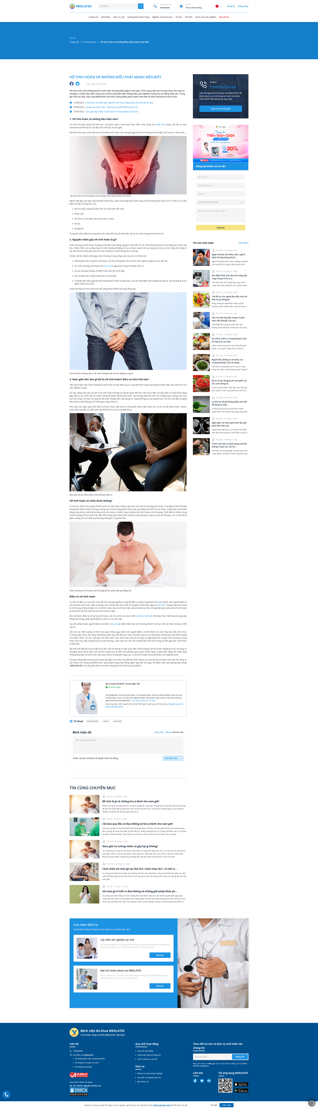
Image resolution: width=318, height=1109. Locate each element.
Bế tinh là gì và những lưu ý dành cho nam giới (130, 801)
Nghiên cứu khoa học (162, 17)
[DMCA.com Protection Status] (79, 1091)
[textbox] (220, 202)
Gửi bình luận (171, 758)
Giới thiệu (105, 17)
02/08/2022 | (106, 107)
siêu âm (113, 624)
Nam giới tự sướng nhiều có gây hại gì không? (130, 846)
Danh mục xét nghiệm (205, 17)
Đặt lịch (160, 955)
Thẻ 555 (188, 17)
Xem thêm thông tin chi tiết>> (144, 700)
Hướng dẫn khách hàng (138, 17)
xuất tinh (160, 124)
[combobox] (220, 202)
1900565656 (78, 1051)
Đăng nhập (243, 6)
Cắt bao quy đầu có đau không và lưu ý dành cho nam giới (137, 823)
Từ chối (214, 1105)
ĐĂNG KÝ (240, 1056)
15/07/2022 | (106, 111)
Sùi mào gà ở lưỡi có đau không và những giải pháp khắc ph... (139, 891)
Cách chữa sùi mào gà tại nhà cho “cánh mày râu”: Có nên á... (139, 868)
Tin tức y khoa (89, 42)
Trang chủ (74, 42)
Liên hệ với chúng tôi (220, 108)
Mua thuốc (224, 17)
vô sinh (161, 605)
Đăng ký (231, 6)
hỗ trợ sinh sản (146, 616)
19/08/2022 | (113, 102)
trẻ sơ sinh (108, 266)
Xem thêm (243, 243)
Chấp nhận (226, 1105)
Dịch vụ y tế (118, 17)
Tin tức (179, 17)
